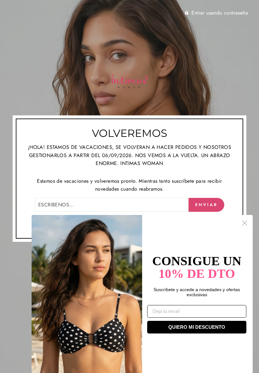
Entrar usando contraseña (219, 12)
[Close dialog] (244, 223)
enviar (206, 205)
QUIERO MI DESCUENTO (196, 327)
